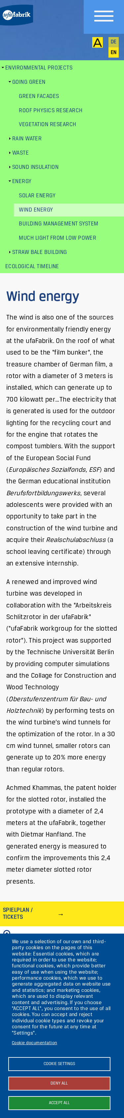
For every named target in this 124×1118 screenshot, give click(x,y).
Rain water (27, 139)
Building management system (58, 224)
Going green (29, 82)
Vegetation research (47, 124)
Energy (22, 181)
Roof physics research (50, 111)
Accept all (59, 1103)
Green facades (39, 96)
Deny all (59, 1083)
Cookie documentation (34, 1043)
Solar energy (37, 196)
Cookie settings (59, 1064)
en (114, 52)
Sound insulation (35, 167)
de (114, 42)
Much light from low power (57, 238)
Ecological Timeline (32, 266)
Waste (20, 153)
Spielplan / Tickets (18, 913)
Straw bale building (39, 252)
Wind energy (36, 210)
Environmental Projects (39, 68)
